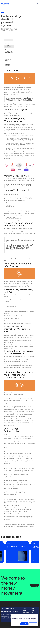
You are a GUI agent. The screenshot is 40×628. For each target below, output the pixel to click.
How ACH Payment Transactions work (8, 46)
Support (24, 610)
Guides (24, 608)
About (32, 608)
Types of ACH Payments (9, 49)
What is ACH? (7, 43)
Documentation (26, 612)
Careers (32, 610)
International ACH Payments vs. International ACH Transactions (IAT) (8, 61)
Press (32, 612)
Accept (24, 623)
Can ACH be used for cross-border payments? (9, 52)
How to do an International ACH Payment (8, 55)
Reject (33, 623)
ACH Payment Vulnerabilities (7, 65)
